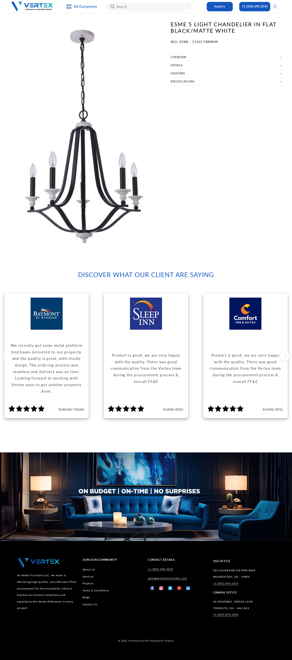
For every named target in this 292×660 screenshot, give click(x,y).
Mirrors (125, 77)
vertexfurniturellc (138, 640)
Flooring (172, 63)
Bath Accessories (132, 63)
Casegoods (81, 63)
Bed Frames (173, 27)
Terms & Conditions (96, 590)
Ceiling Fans (81, 34)
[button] (228, 57)
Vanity (124, 70)
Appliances (80, 27)
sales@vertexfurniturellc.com (167, 578)
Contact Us (90, 604)
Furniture (80, 70)
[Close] (112, 6)
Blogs (86, 597)
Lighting (79, 41)
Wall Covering (130, 34)
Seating (78, 84)
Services (88, 576)
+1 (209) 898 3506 (226, 614)
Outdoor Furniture (87, 77)
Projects (88, 583)
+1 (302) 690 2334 (255, 6)
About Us (89, 569)
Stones (170, 70)
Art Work (126, 27)
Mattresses (173, 34)
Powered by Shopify (162, 640)
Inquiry (219, 6)
